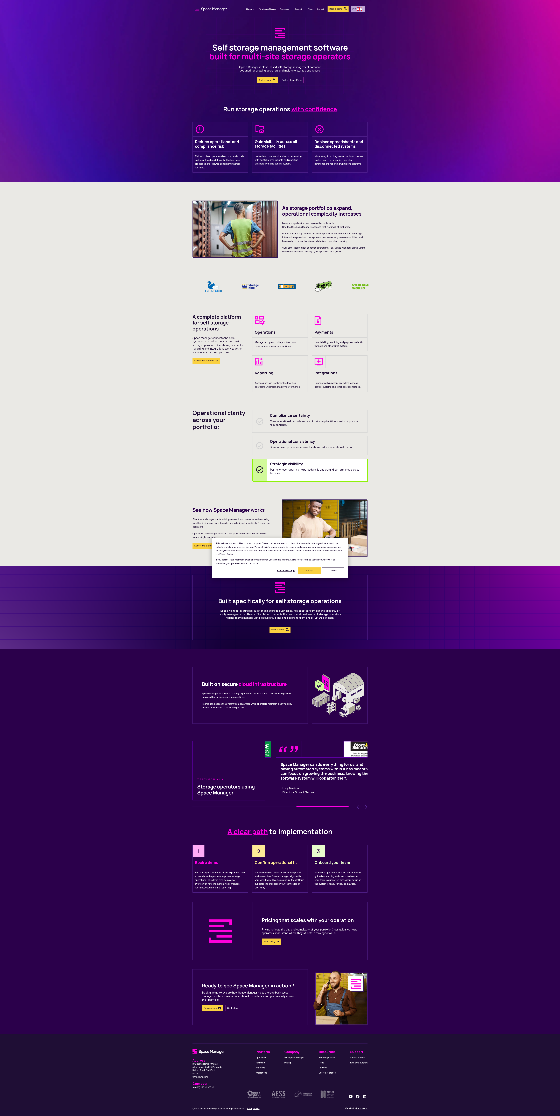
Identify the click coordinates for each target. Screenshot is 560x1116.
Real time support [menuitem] (359, 1063)
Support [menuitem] (356, 1052)
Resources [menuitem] (327, 1052)
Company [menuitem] (292, 1052)
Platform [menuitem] (263, 1052)
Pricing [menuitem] (287, 1063)
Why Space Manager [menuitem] (294, 1057)
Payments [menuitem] (260, 1063)
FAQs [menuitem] (321, 1063)
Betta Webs (362, 1108)
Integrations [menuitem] (261, 1073)
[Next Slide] (365, 807)
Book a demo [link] (335, 9)
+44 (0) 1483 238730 (203, 1087)
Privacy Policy (253, 1108)
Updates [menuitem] (323, 1068)
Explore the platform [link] (292, 80)
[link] (211, 8)
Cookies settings (286, 570)
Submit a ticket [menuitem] (357, 1057)
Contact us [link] (232, 1008)
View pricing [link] (269, 941)
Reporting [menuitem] (260, 1068)
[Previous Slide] (358, 807)
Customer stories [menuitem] (327, 1073)
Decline (333, 570)
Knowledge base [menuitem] (327, 1057)
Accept (309, 570)
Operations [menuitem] (261, 1057)
